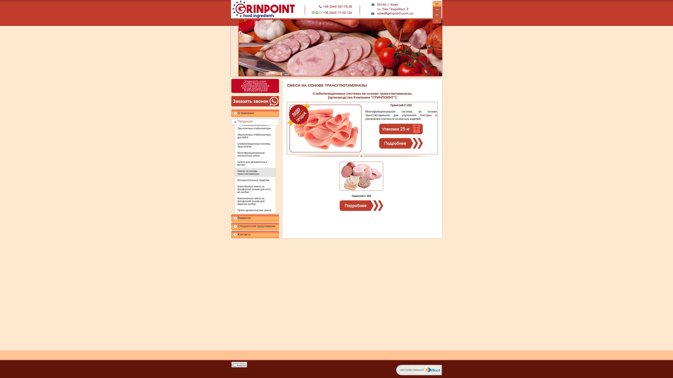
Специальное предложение (256, 226)
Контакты (244, 234)
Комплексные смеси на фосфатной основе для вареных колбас (251, 201)
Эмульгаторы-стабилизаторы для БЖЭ (254, 136)
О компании (246, 113)
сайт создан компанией (412, 370)
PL (437, 21)
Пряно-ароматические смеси (254, 210)
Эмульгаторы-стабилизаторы (254, 128)
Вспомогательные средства (253, 180)
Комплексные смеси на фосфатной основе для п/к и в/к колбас (254, 189)
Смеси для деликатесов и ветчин (252, 163)
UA (437, 9)
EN (437, 15)
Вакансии (244, 218)
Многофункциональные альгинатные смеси (251, 154)
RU (437, 4)
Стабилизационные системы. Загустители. (254, 145)
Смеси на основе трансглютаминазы (248, 172)
